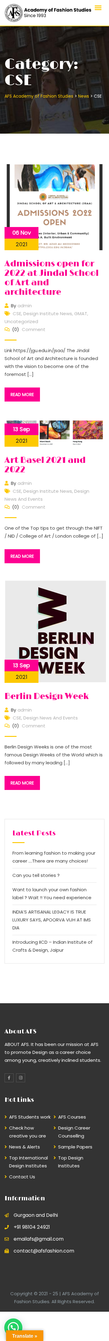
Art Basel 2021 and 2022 (45, 465)
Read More (22, 394)
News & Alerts (24, 1147)
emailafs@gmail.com (39, 1238)
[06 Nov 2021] (54, 207)
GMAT (80, 313)
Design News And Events (50, 718)
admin (25, 305)
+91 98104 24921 (32, 1227)
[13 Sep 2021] (56, 631)
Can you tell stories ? (36, 875)
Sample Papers (75, 1147)
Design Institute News (47, 313)
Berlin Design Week (47, 696)
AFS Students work (30, 1117)
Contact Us (22, 1176)
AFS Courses (72, 1117)
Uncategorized (21, 321)
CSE (17, 313)
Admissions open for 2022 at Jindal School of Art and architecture (52, 278)
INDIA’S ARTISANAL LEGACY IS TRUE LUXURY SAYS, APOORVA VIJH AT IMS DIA (51, 920)
